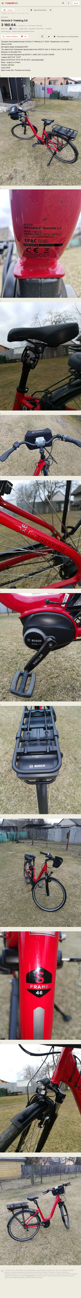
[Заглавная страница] (11, 1)
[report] (66, 36)
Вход (76, 3)
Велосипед (4, 17)
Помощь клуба (30, 1276)
